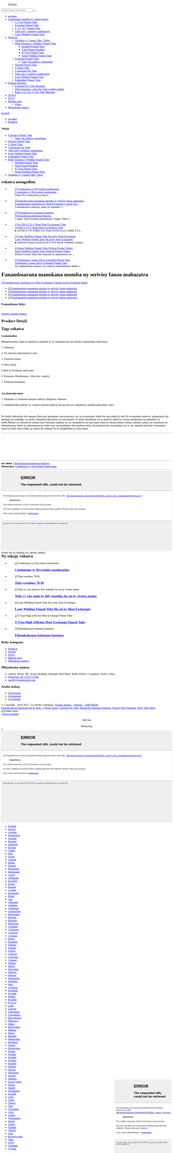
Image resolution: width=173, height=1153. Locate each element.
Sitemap (78, 704)
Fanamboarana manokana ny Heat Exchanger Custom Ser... (47, 203)
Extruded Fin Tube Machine (30, 86)
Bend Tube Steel (146, 707)
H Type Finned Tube (33, 52)
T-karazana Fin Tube (26, 70)
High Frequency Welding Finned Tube (35, 43)
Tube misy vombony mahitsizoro (32, 31)
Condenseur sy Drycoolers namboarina (35, 192)
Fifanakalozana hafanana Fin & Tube (21, 707)
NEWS (12, 95)
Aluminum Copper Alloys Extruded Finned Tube (41, 263)
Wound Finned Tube (26, 64)
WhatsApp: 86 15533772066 (23, 677)
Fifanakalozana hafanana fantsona (33, 215)
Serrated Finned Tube (33, 46)
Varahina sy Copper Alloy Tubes (32, 40)
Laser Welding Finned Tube (30, 34)
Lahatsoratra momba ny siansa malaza (28, 19)
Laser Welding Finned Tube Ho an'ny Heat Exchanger (44, 239)
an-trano (12, 16)
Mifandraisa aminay (18, 107)
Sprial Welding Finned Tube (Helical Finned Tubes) (42, 251)
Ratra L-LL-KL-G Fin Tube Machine (35, 92)
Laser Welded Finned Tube (29, 77)
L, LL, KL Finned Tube (27, 28)
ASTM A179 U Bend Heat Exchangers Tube (39, 227)
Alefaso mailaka (10, 714)
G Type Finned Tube (26, 22)
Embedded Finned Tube (28, 80)
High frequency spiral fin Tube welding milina (39, 89)
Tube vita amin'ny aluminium (37, 61)
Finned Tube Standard (124, 707)
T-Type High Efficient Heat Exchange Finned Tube (50, 622)
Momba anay (15, 101)
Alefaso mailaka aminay (14, 313)
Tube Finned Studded (33, 49)
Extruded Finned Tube (27, 25)
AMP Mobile (91, 704)
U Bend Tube (22, 67)
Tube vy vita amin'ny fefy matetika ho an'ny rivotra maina (56, 596)
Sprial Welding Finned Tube (37, 55)
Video (18, 104)
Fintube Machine (17, 83)
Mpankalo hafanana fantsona (95, 707)
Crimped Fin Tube (69, 707)
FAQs (11, 98)
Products (12, 37)
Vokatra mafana (63, 704)
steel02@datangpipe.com (21, 680)
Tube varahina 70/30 (29, 583)
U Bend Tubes (50, 707)
